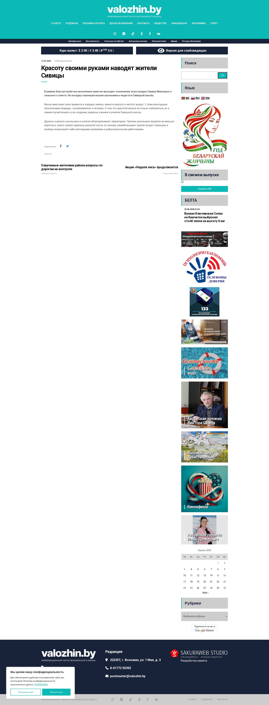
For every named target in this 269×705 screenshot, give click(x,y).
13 (204, 575)
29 (218, 588)
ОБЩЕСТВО (160, 23)
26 (198, 588)
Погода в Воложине (191, 41)
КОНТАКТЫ (143, 23)
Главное (48, 154)
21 (211, 581)
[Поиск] (222, 75)
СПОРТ (214, 23)
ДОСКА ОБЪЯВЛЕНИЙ (121, 23)
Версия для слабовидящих (185, 50)
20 (204, 581)
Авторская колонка (138, 41)
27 (204, 588)
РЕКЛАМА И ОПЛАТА (94, 23)
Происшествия (159, 41)
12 (198, 575)
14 (211, 575)
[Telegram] (121, 699)
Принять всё (56, 692)
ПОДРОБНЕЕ (41, 684)
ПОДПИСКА (72, 23)
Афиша (174, 41)
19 (198, 581)
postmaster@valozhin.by (127, 676)
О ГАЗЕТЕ (56, 23)
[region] (40, 683)
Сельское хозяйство (114, 41)
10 (184, 575)
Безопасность (92, 41)
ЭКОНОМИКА (199, 23)
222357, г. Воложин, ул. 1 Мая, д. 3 (135, 660)
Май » (205, 592)
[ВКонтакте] (156, 699)
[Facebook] (147, 699)
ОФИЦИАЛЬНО (179, 23)
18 (191, 581)
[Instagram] (112, 699)
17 (184, 581)
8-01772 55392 (120, 668)
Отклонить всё (25, 692)
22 (218, 581)
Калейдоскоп (74, 41)
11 (191, 575)
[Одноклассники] (139, 699)
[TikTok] (130, 699)
